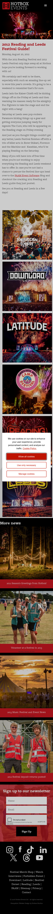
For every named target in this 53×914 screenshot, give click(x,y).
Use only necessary (26, 465)
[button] (45, 5)
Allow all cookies (26, 456)
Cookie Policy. (30, 448)
